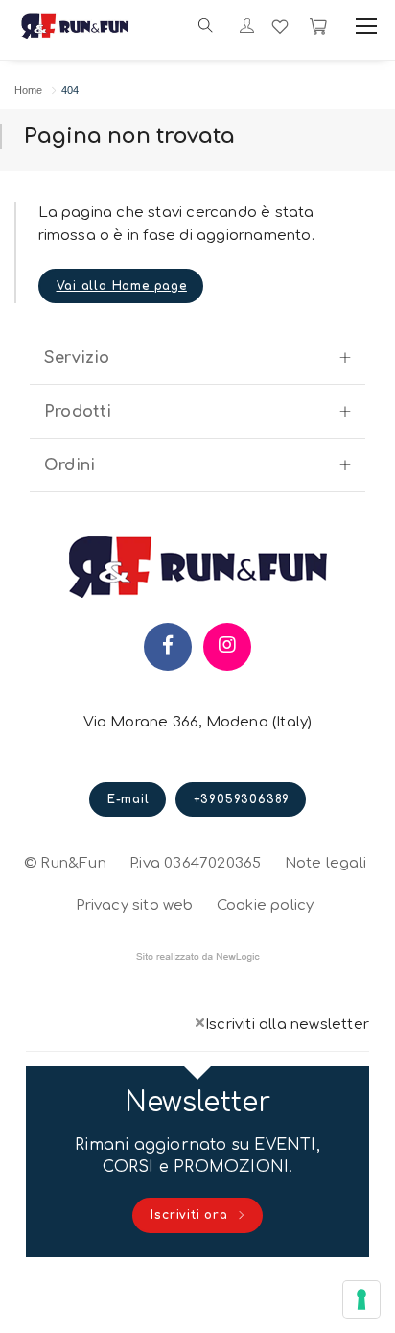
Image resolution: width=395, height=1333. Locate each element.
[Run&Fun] (75, 26)
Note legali (325, 863)
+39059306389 (242, 799)
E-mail (128, 799)
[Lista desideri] (280, 26)
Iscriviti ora (191, 1215)
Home (28, 90)
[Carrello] (318, 26)
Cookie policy (265, 903)
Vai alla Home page (122, 286)
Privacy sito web (134, 903)
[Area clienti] (246, 27)
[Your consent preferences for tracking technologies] (361, 1299)
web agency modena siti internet (198, 957)
